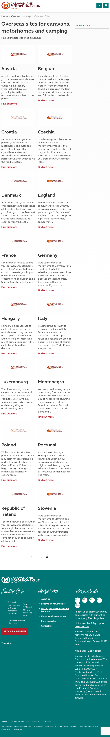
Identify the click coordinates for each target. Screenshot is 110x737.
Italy (42, 318)
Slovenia (47, 508)
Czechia (46, 132)
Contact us (46, 626)
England (46, 195)
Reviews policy (19, 729)
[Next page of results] (42, 556)
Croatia (9, 132)
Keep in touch (86, 592)
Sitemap (73, 726)
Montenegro (51, 382)
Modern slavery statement (88, 726)
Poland (8, 445)
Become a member (14, 631)
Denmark (11, 195)
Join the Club (12, 592)
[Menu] (106, 5)
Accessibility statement (22, 726)
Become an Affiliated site (53, 603)
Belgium (47, 69)
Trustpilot (6, 643)
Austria (9, 69)
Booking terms (50, 726)
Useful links (48, 592)
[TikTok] (77, 605)
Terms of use (38, 726)
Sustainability (6, 729)
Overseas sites (82, 25)
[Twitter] (92, 600)
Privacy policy (63, 726)
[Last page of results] (47, 556)
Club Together (96, 618)
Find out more (9, 103)
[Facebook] (77, 600)
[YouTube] (99, 600)
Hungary (10, 318)
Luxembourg (14, 382)
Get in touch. (95, 650)
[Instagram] (84, 600)
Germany (47, 255)
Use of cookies (6, 726)
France (8, 255)
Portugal (47, 445)
